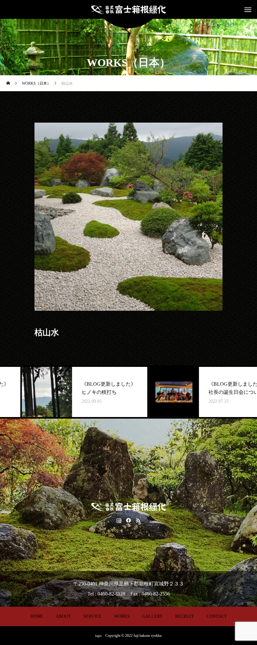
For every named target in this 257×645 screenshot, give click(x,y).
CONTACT (217, 616)
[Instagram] (119, 520)
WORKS (122, 616)
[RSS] (138, 520)
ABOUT (63, 616)
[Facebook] (128, 520)
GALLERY (152, 616)
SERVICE (92, 616)
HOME (36, 616)
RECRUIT (184, 616)
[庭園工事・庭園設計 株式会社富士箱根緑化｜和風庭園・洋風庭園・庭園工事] (128, 9)
